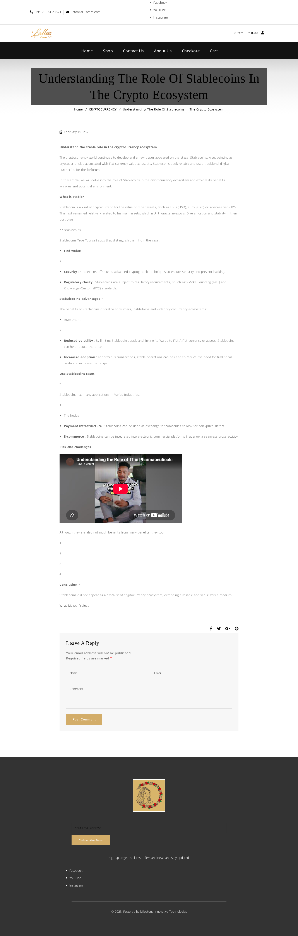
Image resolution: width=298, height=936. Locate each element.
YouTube (159, 10)
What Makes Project (74, 605)
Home (78, 109)
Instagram (160, 17)
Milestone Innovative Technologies (163, 911)
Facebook (160, 2)
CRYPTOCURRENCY (102, 109)
